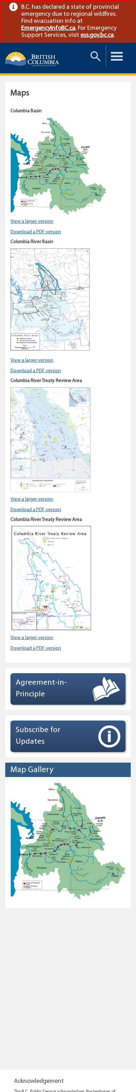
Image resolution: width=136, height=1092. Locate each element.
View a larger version (31, 221)
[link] (124, 7)
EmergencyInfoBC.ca (48, 28)
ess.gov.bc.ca (97, 35)
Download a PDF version (35, 232)
